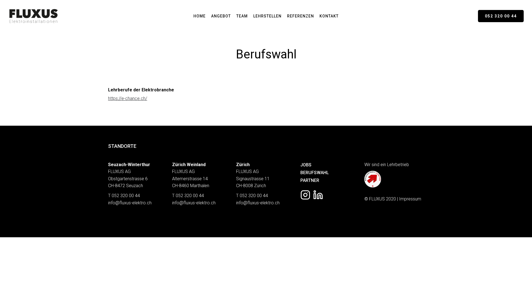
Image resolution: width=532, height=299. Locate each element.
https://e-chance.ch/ (127, 98)
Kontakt (329, 16)
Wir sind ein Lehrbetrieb (386, 164)
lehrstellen (267, 16)
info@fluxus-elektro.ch (130, 202)
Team (242, 16)
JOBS (305, 164)
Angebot (221, 16)
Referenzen (300, 16)
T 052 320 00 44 (124, 195)
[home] (33, 16)
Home (199, 16)
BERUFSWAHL (314, 172)
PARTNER (309, 180)
